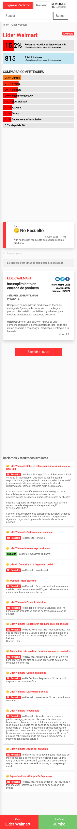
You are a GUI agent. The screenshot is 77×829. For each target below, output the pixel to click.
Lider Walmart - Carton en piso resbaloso (31, 532)
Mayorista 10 (18, 125)
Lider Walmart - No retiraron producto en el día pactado (39, 624)
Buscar (61, 16)
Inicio (6, 24)
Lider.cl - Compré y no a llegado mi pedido (32, 564)
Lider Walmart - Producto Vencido (28, 602)
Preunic (16, 83)
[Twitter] (62, 278)
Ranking (42, 5)
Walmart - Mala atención (23, 580)
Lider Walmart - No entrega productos (30, 548)
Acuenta (16, 107)
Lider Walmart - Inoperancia (24, 710)
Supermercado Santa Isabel (26, 119)
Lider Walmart (19, 24)
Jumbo (16, 77)
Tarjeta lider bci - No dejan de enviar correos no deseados (40, 651)
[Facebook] (67, 278)
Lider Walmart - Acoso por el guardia (29, 749)
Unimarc (16, 89)
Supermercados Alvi (22, 95)
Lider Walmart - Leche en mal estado (29, 691)
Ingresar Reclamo (18, 5)
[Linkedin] (57, 278)
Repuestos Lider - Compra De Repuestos (31, 776)
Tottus (15, 113)
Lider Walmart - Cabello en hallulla (28, 672)
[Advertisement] (38, 167)
